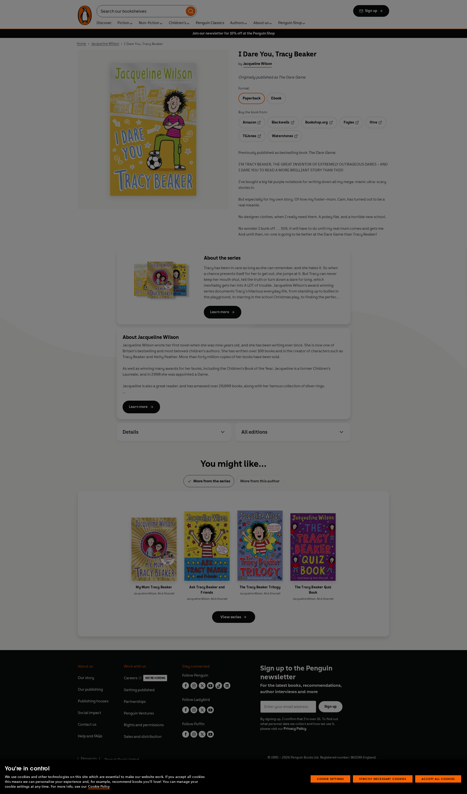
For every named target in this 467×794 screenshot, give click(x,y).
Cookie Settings (330, 779)
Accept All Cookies (438, 779)
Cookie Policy (99, 787)
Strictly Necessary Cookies (382, 779)
